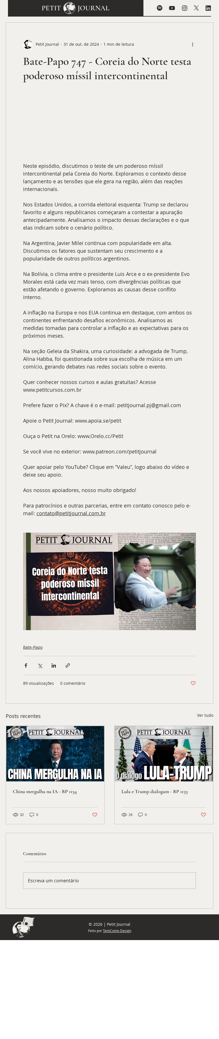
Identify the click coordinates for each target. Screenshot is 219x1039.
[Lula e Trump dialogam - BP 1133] (164, 753)
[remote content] (109, 125)
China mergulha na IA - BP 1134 (45, 791)
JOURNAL (94, 8)
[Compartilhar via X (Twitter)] (39, 665)
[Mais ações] (192, 44)
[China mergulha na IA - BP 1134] (55, 753)
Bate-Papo (32, 647)
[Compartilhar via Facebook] (26, 665)
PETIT (51, 8)
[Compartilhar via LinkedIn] (53, 665)
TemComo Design (117, 930)
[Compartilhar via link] (67, 665)
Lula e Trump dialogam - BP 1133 (154, 791)
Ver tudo (205, 715)
